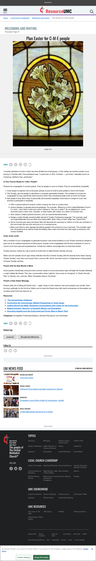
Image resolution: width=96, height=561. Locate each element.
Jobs (48, 540)
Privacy (63, 540)
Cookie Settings (80, 540)
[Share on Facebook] (11, 164)
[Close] (92, 549)
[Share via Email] (30, 164)
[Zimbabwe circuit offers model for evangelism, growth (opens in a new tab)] (11, 401)
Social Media (78, 451)
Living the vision (26, 377)
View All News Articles (84, 368)
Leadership (77, 446)
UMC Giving (47, 511)
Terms (70, 540)
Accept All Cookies (41, 557)
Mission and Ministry (26, 375)
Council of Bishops (49, 494)
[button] (92, 11)
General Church (25, 386)
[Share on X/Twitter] (15, 164)
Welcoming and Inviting (40, 18)
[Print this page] (25, 164)
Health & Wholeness (35, 446)
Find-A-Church (42, 535)
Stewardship (47, 451)
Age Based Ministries (50, 465)
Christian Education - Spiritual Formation (81, 466)
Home (6, 18)
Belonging (46, 441)
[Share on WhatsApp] (20, 164)
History (61, 446)
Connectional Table (80, 494)
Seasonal (31, 451)
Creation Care (78, 441)
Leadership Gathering (66, 497)
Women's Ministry (65, 476)
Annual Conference (65, 465)
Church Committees (35, 465)
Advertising (55, 540)
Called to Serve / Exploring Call (64, 442)
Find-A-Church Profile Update (35, 518)
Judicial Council (64, 494)
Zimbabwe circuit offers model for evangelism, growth (42, 400)
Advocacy (31, 441)
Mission (76, 471)
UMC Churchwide (38, 489)
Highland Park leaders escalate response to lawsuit (41, 389)
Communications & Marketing (34, 472)
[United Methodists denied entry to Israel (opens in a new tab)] (11, 413)
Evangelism (23, 397)
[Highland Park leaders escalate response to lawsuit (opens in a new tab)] (11, 390)
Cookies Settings (23, 557)
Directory (32, 534)
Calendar (67, 534)
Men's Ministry (63, 471)
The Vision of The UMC (34, 512)
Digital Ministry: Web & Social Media (50, 472)
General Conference (35, 494)
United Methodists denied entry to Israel (36, 411)
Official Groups (48, 497)
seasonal (10, 337)
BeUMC (61, 511)
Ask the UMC (55, 535)
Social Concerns (25, 409)
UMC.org (76, 534)
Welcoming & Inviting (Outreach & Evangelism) (50, 478)
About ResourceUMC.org (36, 540)
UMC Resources (37, 506)
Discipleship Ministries (30, 337)
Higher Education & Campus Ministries (49, 447)
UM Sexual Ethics (80, 511)
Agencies (31, 497)
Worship (76, 476)
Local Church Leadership (20, 18)
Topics (32, 435)
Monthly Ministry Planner (33, 477)
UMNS (84, 534)
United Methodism (65, 451)
